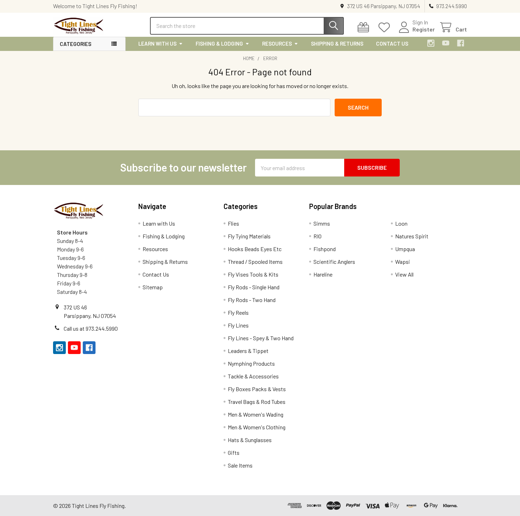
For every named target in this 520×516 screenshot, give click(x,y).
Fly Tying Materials (249, 236)
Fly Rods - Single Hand (253, 287)
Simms (321, 223)
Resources (277, 43)
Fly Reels (238, 312)
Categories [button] (75, 44)
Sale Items (240, 465)
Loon (401, 223)
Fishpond (324, 248)
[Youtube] (445, 43)
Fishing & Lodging (219, 43)
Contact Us (392, 43)
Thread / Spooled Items (255, 261)
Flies (233, 223)
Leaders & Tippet (248, 350)
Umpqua (405, 248)
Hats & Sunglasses (250, 439)
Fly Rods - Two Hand (252, 299)
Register (423, 29)
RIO (317, 236)
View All (404, 274)
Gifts (233, 452)
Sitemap (153, 287)
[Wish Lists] (385, 27)
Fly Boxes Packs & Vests (257, 388)
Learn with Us (157, 43)
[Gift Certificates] (365, 27)
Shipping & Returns (337, 43)
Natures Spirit (411, 236)
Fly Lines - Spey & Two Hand (261, 338)
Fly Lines (238, 325)
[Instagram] (430, 43)
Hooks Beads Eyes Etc (255, 248)
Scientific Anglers (334, 261)
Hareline (323, 274)
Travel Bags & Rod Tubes (256, 401)
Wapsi (402, 261)
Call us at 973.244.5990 (91, 328)
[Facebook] (460, 43)
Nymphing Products (251, 363)
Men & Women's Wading (255, 414)
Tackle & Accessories (253, 376)
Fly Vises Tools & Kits (253, 274)
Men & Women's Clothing (256, 427)
